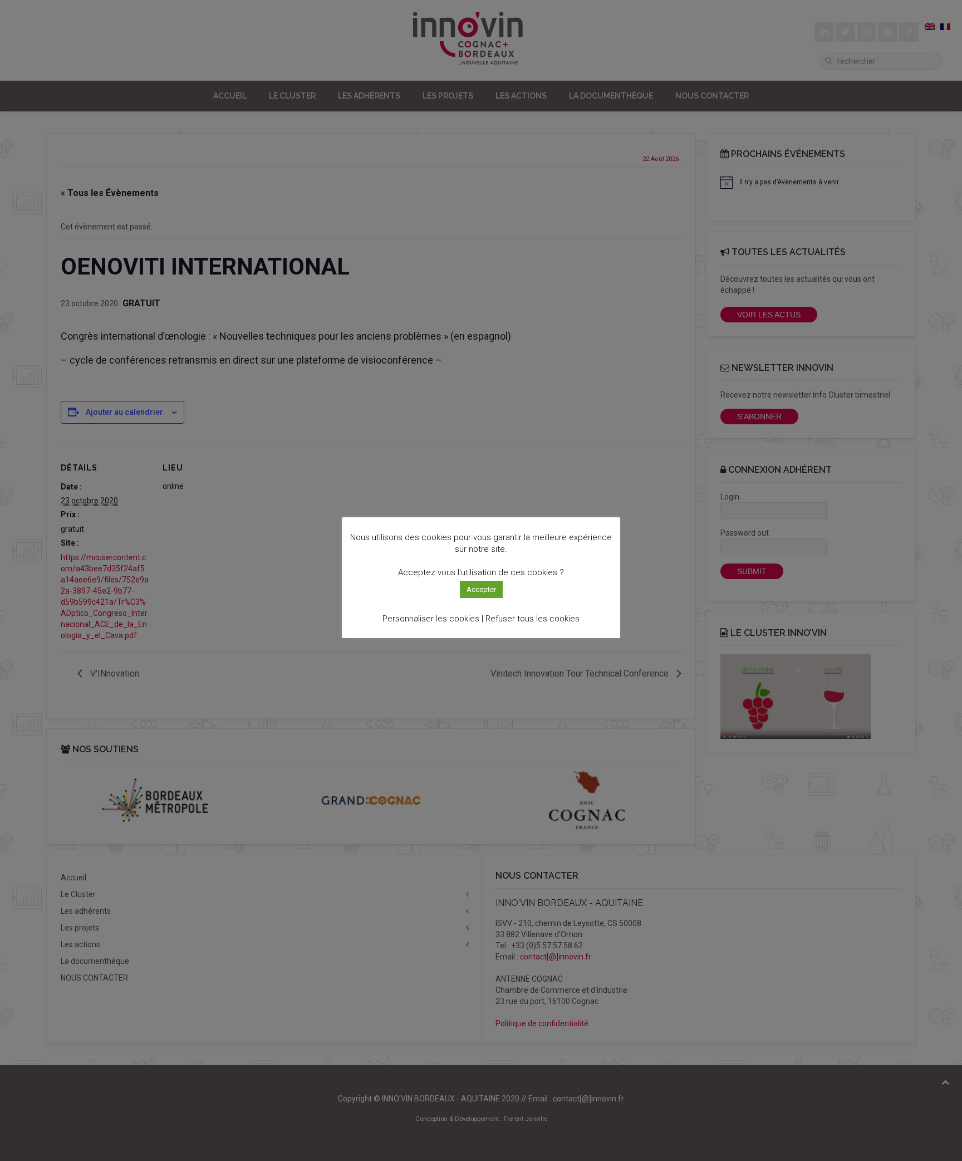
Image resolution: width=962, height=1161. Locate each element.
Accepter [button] (481, 589)
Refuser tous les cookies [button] (532, 619)
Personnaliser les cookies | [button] (432, 619)
